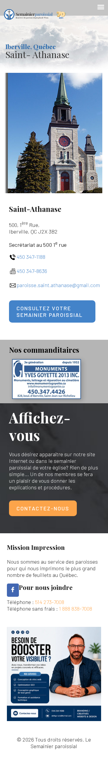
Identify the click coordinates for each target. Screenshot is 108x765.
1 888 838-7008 (75, 608)
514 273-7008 (49, 602)
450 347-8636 (31, 271)
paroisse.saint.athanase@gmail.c (54, 285)
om (96, 285)
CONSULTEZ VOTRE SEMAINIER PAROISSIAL (49, 311)
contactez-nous (42, 508)
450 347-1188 (30, 256)
